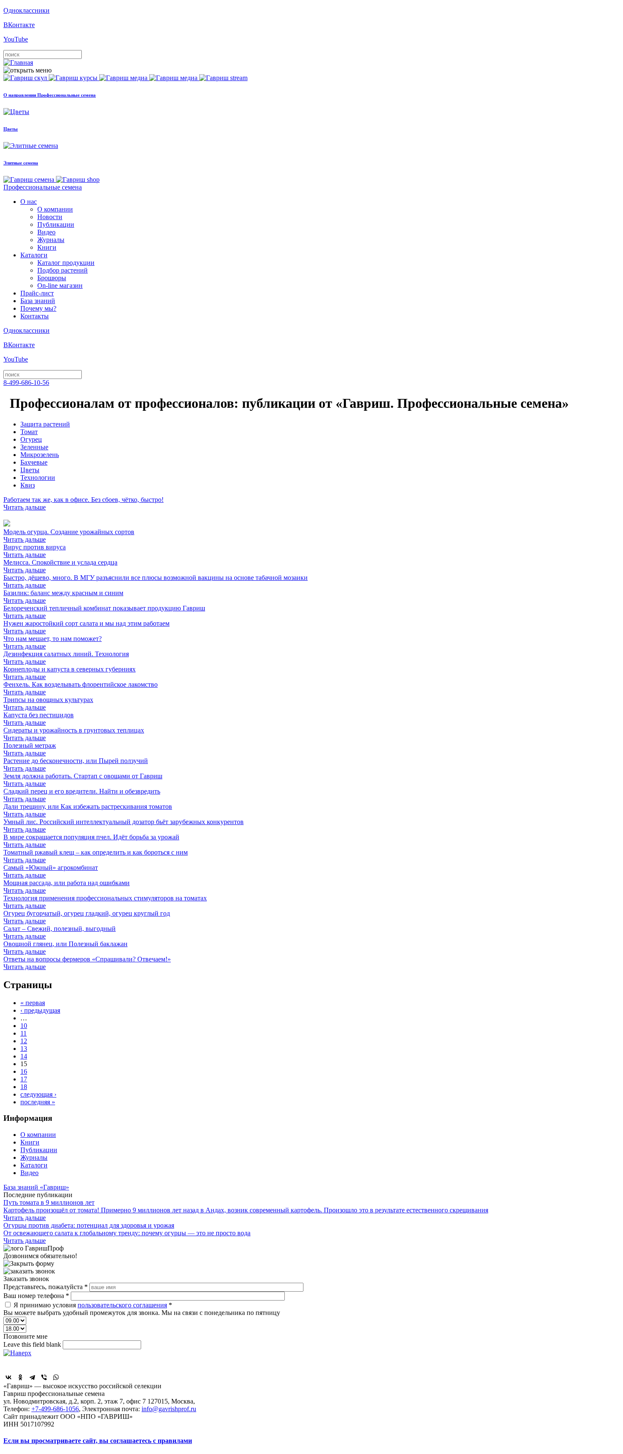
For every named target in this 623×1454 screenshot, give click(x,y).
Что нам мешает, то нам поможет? (52, 642)
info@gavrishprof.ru (169, 1408)
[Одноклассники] (20, 1377)
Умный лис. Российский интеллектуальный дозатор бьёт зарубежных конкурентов (123, 825)
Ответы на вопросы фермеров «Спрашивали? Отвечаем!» (87, 962)
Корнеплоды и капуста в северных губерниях (69, 673)
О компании (55, 209)
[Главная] (18, 62)
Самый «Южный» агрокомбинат (50, 871)
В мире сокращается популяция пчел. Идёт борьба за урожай (91, 840)
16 (23, 1071)
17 (23, 1079)
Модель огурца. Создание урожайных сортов (68, 535)
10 (23, 1025)
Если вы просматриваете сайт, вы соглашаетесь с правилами (97, 1440)
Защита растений (45, 424)
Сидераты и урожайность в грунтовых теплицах (73, 734)
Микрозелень (39, 454)
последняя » (37, 1102)
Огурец (31, 439)
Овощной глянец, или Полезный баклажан (65, 947)
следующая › (38, 1094)
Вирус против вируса (34, 550)
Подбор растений (62, 270)
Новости (49, 216)
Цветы (29, 470)
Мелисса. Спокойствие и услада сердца (60, 566)
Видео (46, 232)
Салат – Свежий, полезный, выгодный (59, 932)
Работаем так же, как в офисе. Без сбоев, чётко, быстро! (83, 503)
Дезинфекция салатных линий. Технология (66, 657)
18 (23, 1086)
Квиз (27, 485)
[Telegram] (32, 1377)
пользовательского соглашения (122, 1305)
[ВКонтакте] (8, 1377)
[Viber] (44, 1377)
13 (23, 1048)
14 (23, 1056)
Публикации (55, 224)
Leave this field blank (33, 1344)
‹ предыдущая (40, 1010)
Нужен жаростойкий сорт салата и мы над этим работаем (86, 627)
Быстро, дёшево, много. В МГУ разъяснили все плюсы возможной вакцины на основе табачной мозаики (155, 581)
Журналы (50, 239)
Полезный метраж (29, 749)
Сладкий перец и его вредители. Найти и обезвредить (81, 795)
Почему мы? (38, 308)
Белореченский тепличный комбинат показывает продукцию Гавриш (104, 611)
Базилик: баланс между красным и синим (63, 596)
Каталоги (33, 255)
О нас (28, 201)
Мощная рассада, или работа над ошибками (66, 886)
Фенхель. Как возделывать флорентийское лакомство (80, 688)
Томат (29, 431)
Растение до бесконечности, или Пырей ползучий (75, 764)
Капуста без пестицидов (38, 718)
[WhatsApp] (56, 1377)
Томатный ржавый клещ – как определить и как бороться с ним (95, 856)
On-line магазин (60, 285)
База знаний (37, 300)
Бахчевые (33, 462)
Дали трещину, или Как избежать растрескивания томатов (87, 810)
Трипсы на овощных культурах (48, 703)
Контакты (34, 316)
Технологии (37, 477)
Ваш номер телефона (36, 1295)
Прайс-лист (37, 293)
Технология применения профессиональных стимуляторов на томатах (105, 901)
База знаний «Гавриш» (36, 1187)
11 (23, 1033)
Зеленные (34, 447)
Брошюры (51, 277)
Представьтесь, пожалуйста (45, 1286)
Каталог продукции (66, 262)
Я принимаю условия (93, 1305)
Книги (46, 247)
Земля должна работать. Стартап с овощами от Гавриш (82, 779)
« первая (32, 1002)
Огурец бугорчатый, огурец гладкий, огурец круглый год (86, 917)
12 (23, 1041)
